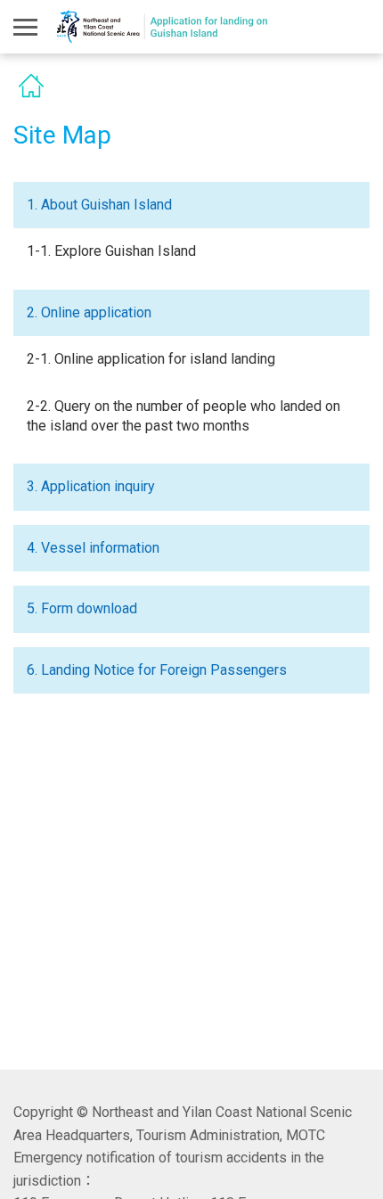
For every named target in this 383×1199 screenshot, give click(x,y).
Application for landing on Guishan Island (163, 27)
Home (31, 85)
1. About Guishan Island (99, 204)
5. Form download (82, 608)
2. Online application (89, 312)
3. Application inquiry (91, 486)
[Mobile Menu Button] (26, 26)
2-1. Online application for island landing (151, 358)
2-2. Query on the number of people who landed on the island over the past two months (183, 416)
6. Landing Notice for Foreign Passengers (157, 669)
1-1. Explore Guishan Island (111, 250)
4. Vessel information (93, 547)
